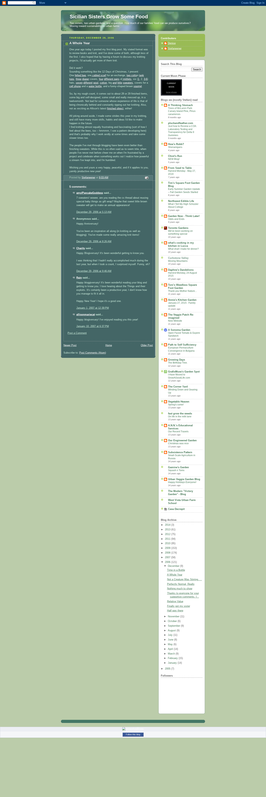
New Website (175, 320)
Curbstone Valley (178, 258)
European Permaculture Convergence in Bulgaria (181, 349)
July (170, 635)
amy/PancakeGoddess (89, 193)
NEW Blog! (174, 159)
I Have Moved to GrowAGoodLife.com (179, 376)
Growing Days (176, 359)
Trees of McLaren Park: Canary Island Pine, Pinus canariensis (182, 111)
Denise (172, 43)
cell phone (75, 86)
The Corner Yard (178, 386)
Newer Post (70, 345)
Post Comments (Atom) (92, 352)
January (173, 663)
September (174, 626)
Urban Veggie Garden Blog (184, 479)
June (171, 639)
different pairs (111, 79)
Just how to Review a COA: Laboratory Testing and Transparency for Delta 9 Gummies (182, 131)
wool (95, 82)
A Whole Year (174, 574)
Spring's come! (176, 404)
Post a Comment (77, 333)
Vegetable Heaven (178, 401)
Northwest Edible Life (181, 201)
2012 (168, 534)
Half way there (175, 610)
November (174, 616)
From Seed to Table (180, 168)
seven (79, 82)
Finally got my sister (178, 606)
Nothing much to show (179, 588)
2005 (168, 668)
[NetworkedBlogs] (133, 728)
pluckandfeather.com (180, 123)
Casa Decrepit (176, 509)
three (78, 79)
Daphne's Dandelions (181, 270)
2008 (168, 552)
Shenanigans (175, 147)
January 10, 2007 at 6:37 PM (92, 326)
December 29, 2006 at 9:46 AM (93, 271)
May (171, 644)
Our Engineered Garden (182, 440)
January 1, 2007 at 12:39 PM (92, 308)
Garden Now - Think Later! (184, 216)
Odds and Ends (176, 219)
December (174, 566)
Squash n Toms (176, 470)
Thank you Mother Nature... (182, 291)
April (171, 649)
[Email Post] (146, 177)
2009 (168, 548)
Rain (79, 277)
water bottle (95, 86)
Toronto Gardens (178, 228)
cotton (103, 82)
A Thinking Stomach (180, 105)
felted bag (80, 75)
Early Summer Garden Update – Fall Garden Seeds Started (184, 191)
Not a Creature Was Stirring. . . (184, 579)
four (101, 79)
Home (108, 345)
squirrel (138, 86)
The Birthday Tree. (178, 362)
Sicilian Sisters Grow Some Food (109, 16)
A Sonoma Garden (179, 330)
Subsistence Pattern (180, 452)
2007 (168, 557)
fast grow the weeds (180, 413)
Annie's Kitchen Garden (182, 300)
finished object (115, 108)
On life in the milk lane (179, 416)
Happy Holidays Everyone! (182, 482)
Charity (80, 248)
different (87, 82)
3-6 (145, 79)
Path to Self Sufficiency (182, 344)
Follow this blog (133, 734)
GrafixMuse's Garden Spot (184, 371)
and (115, 82)
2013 (168, 529)
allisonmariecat (85, 314)
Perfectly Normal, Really (181, 584)
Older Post (147, 345)
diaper (85, 79)
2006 (168, 562)
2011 (168, 539)
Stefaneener (174, 48)
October (173, 621)
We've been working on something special (180, 232)
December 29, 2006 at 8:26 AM (93, 241)
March (172, 653)
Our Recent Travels (178, 431)
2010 (168, 543)
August (172, 630)
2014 (168, 525)
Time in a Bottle (176, 570)
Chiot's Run (175, 156)
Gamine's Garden (178, 467)
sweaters (128, 82)
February (173, 658)
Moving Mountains (178, 261)
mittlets (126, 79)
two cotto (132, 75)
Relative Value (175, 601)
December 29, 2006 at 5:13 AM (93, 212)
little (119, 82)
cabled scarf (99, 75)
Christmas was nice (178, 443)
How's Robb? (176, 144)
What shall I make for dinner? (183, 249)
